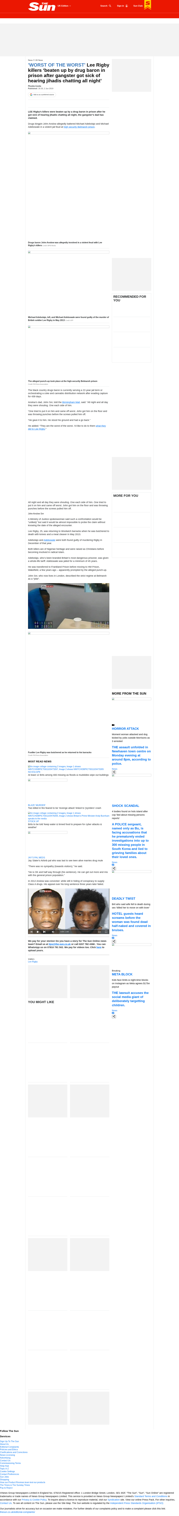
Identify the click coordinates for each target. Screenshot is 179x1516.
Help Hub (4, 1466)
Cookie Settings (7, 1471)
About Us (4, 1444)
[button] (44, 932)
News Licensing (7, 1455)
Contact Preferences (9, 1474)
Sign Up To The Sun (9, 1441)
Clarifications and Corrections (14, 1452)
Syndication (114, 1499)
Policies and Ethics (9, 1449)
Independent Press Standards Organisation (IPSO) (136, 1503)
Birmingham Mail (71, 402)
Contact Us (5, 1460)
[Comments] (113, 865)
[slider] (68, 929)
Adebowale (49, 540)
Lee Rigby (33, 962)
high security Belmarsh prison (79, 127)
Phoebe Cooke (34, 86)
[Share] (114, 772)
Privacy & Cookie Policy (34, 1499)
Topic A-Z (4, 1469)
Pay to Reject (6, 1488)
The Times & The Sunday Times (15, 1485)
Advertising (5, 1458)
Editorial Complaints (9, 1447)
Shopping (4, 1479)
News (30, 60)
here (98, 947)
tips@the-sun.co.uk (60, 944)
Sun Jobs (4, 1477)
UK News (39, 60)
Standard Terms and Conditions (150, 1496)
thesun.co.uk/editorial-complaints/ (17, 1512)
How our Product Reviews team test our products (22, 1482)
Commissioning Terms (10, 1463)
